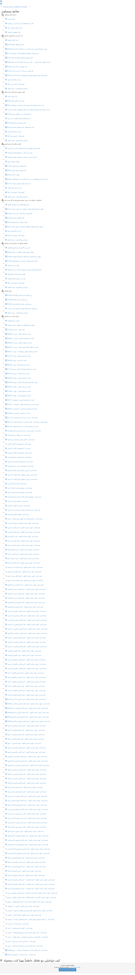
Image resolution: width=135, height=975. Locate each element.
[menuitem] (1, 4)
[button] (1, 2)
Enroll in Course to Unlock (67, 970)
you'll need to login (75, 967)
